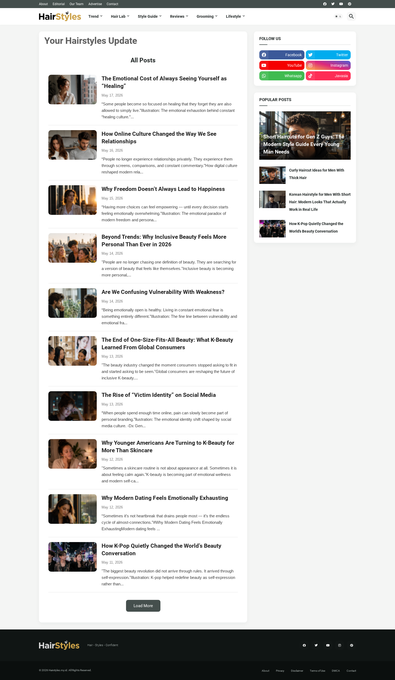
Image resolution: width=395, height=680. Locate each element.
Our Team (77, 4)
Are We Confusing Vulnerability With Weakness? (163, 292)
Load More (143, 605)
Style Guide (148, 16)
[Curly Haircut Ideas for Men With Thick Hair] (272, 175)
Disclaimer (297, 670)
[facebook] (324, 4)
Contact (112, 4)
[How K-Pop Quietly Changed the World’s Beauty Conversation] (272, 228)
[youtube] (341, 4)
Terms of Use (317, 670)
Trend (93, 16)
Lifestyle (233, 16)
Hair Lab (118, 16)
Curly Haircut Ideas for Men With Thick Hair (316, 174)
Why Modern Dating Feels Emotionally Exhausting (165, 498)
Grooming (205, 16)
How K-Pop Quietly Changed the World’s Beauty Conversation (316, 227)
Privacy (280, 670)
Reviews (177, 16)
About (43, 4)
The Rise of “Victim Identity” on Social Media (159, 395)
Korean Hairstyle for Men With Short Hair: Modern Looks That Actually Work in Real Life (320, 202)
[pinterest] (349, 4)
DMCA (336, 670)
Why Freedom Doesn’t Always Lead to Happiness (163, 189)
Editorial (59, 4)
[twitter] (333, 4)
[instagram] (339, 645)
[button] (338, 16)
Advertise (95, 4)
